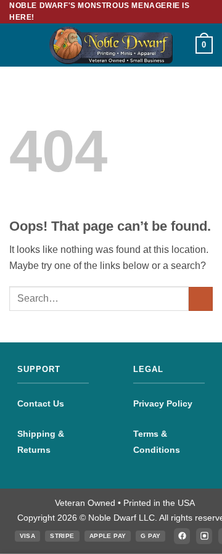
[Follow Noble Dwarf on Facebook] (182, 536)
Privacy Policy (162, 403)
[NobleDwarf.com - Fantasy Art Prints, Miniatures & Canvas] (111, 45)
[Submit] (201, 299)
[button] (16, 45)
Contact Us (40, 403)
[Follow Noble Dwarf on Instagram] (204, 536)
